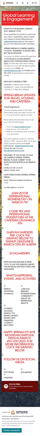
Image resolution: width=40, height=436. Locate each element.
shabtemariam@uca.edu (13, 42)
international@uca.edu (12, 71)
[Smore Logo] (8, 3)
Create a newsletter (12, 430)
